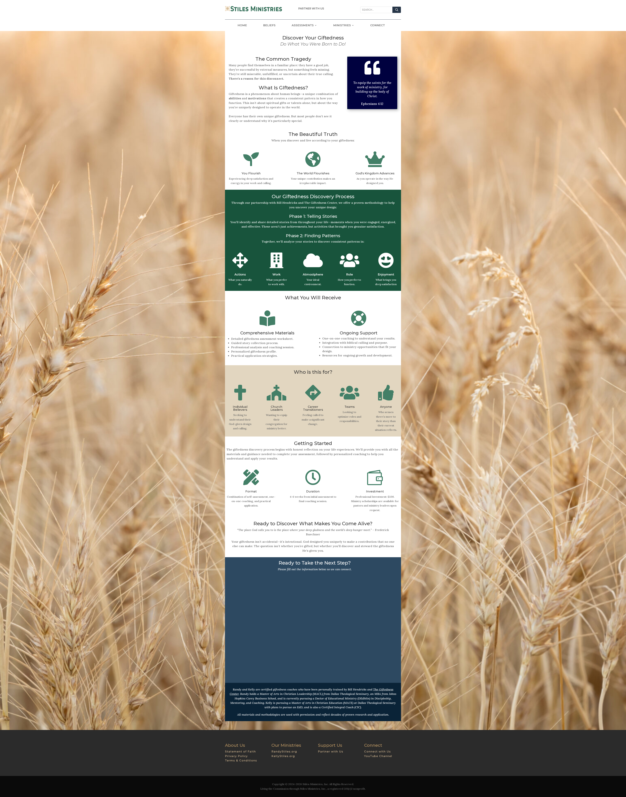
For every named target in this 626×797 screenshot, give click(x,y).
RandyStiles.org (284, 751)
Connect (377, 25)
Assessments (303, 25)
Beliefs (269, 25)
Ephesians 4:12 (372, 104)
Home (242, 25)
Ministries (342, 25)
